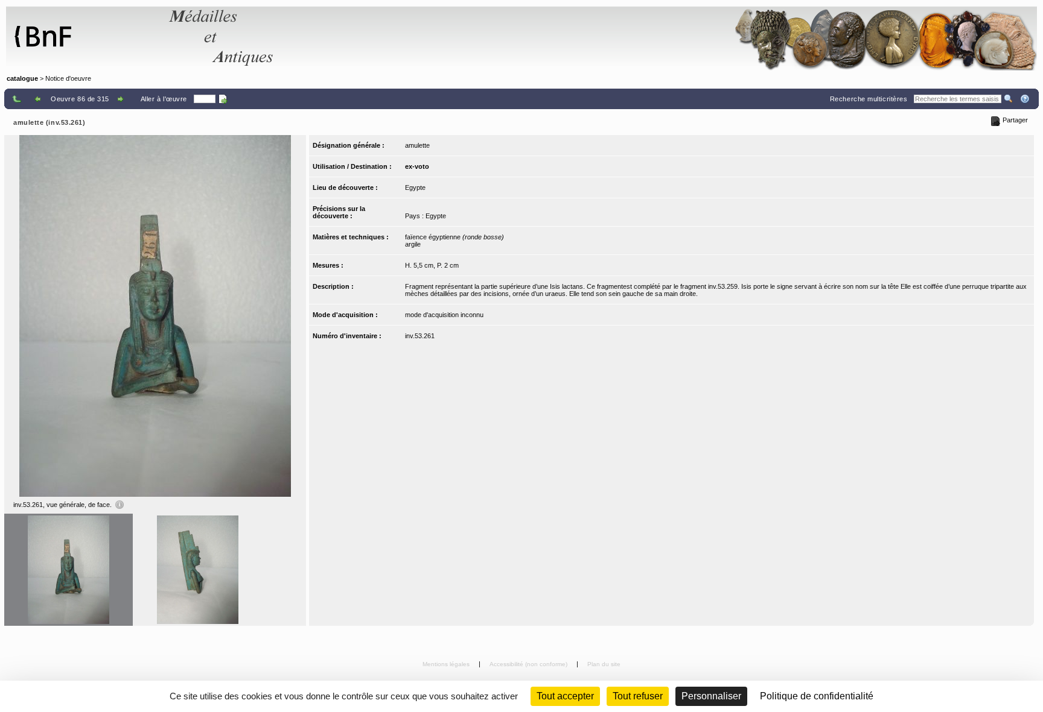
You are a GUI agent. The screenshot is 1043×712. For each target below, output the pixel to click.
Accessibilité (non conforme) (529, 664)
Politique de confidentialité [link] (816, 696)
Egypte (415, 187)
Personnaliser (711, 696)
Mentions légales (447, 664)
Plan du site (603, 664)
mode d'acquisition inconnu (444, 314)
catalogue (22, 78)
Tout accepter (565, 696)
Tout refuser (638, 696)
